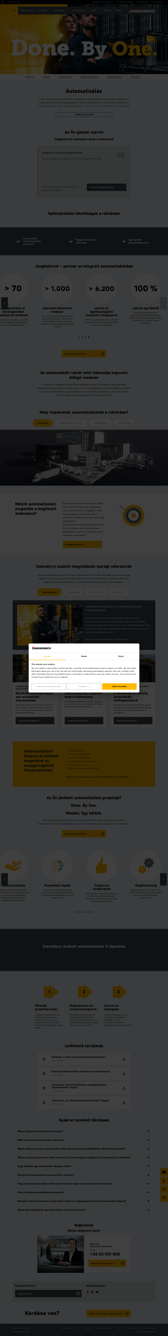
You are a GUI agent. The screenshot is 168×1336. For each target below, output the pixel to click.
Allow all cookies (119, 686)
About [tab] (121, 656)
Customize (82, 686)
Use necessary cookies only (49, 686)
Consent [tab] (47, 656)
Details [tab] (84, 656)
